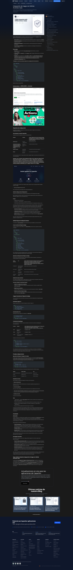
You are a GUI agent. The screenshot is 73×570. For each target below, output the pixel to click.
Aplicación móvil (14, 553)
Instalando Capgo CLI (50, 36)
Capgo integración (40, 213)
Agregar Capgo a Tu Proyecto (50, 25)
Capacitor (37, 36)
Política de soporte (56, 542)
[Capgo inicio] (15, 1)
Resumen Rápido (49, 20)
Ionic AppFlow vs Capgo (48, 542)
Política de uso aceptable (57, 548)
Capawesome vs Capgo (48, 546)
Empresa (38, 543)
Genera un (18, 330)
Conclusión (47, 46)
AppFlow (42, 39)
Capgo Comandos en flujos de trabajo (51, 35)
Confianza (38, 549)
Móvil (18, 3)
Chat (29, 553)
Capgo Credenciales (20, 288)
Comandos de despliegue (50, 39)
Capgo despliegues (20, 222)
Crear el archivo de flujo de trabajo (51, 31)
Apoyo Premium (31, 543)
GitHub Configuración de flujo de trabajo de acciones (52, 29)
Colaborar (38, 547)
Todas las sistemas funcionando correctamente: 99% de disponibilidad (22, 561)
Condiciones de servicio (57, 549)
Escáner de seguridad (23, 556)
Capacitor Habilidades (23, 557)
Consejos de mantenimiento (50, 44)
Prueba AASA (22, 551)
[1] (24, 187)
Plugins (13, 554)
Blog (29, 549)
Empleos (38, 546)
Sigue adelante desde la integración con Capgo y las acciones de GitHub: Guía (52, 50)
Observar (13, 550)
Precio (48, 28)
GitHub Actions (16, 86)
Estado (30, 552)
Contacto (38, 542)
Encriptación (22, 461)
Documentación (23, 542)
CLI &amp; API (14, 557)
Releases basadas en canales (18, 444)
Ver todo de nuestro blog (36, 514)
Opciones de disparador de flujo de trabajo (52, 32)
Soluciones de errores (50, 43)
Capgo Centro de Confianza (23, 464)
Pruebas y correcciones (49, 40)
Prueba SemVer (23, 552)
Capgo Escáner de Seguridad (32, 462)
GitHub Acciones (18, 36)
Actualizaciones (23, 3)
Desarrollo (15, 3)
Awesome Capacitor (23, 548)
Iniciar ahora (25, 483)
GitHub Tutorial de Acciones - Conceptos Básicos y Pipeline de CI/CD (52, 21)
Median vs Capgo (47, 543)
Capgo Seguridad (28, 463)
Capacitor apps (38, 417)
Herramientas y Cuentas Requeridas (51, 24)
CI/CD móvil (22, 547)
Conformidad (41, 461)
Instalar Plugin (57, 522)
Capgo (14, 36)
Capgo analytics (25, 399)
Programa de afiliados (40, 553)
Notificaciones (14, 549)
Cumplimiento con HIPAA (40, 550)
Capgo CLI (22, 53)
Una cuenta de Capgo (27, 50)
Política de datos (56, 553)
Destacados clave (49, 47)
